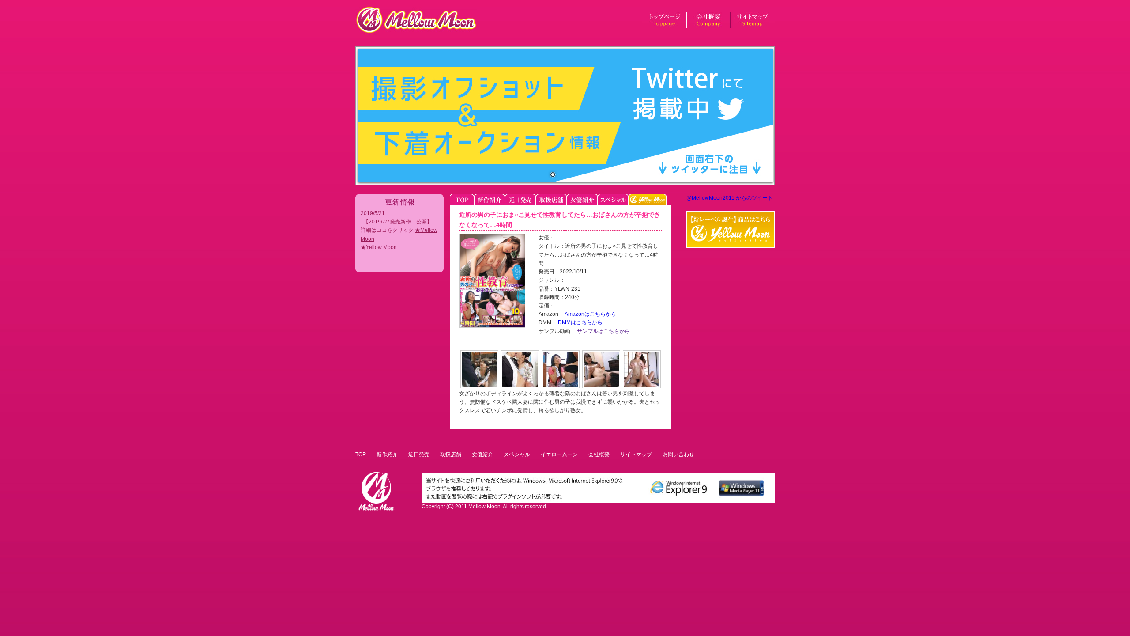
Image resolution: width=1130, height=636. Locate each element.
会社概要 (599, 454)
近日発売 (418, 454)
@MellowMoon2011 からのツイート (729, 198)
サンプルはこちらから (603, 331)
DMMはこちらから (580, 322)
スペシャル (517, 454)
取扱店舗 (450, 454)
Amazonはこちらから (590, 314)
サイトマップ (636, 454)
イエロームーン (559, 454)
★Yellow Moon (381, 247)
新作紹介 (387, 454)
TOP (360, 454)
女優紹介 (482, 454)
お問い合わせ (678, 454)
